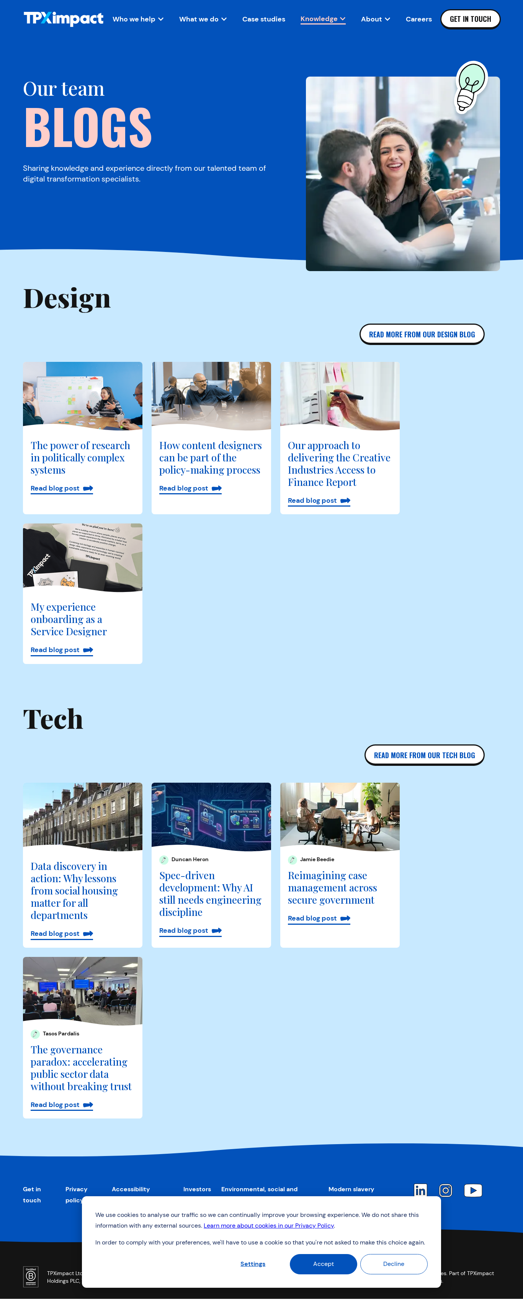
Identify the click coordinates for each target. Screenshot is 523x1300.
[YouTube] (473, 1190)
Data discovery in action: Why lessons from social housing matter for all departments (74, 890)
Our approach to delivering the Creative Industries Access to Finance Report (339, 463)
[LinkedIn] (420, 1190)
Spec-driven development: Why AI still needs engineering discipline (210, 893)
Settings (252, 1264)
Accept (323, 1264)
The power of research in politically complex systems (80, 457)
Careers (419, 19)
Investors (197, 1189)
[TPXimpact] (64, 19)
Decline (393, 1264)
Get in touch (470, 19)
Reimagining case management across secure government (332, 887)
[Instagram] (446, 1190)
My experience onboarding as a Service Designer (69, 619)
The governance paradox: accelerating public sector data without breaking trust (81, 1068)
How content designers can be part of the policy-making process (210, 457)
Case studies (263, 19)
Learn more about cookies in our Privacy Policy (269, 1226)
